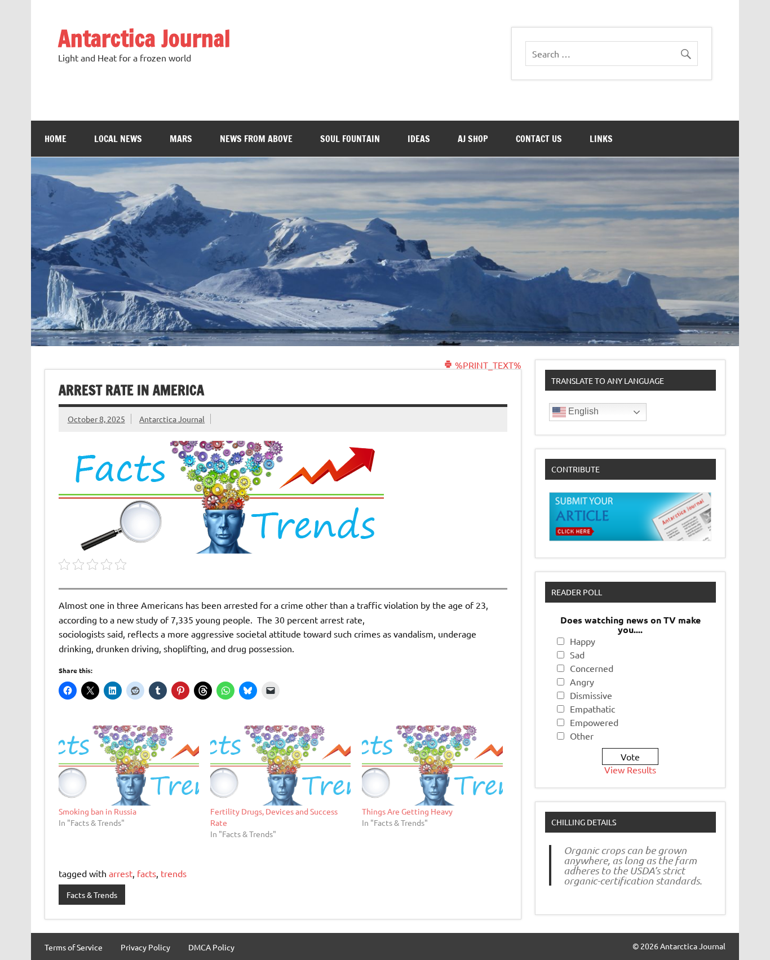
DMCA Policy (211, 947)
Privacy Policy (145, 947)
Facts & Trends (92, 895)
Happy (582, 641)
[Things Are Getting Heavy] (432, 765)
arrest (120, 873)
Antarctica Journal (144, 38)
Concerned (591, 668)
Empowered (594, 722)
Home (56, 138)
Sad (577, 654)
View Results (630, 769)
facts (146, 873)
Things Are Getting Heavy (407, 811)
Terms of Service (74, 947)
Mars (181, 138)
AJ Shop (473, 138)
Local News (118, 138)
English (582, 411)
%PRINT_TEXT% (487, 364)
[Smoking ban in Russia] (129, 765)
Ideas (419, 138)
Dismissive (591, 695)
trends (174, 873)
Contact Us (539, 138)
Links (601, 138)
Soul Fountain (350, 138)
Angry (582, 681)
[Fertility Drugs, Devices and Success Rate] (280, 765)
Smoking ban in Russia (97, 811)
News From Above (256, 138)
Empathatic (592, 708)
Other (582, 735)
